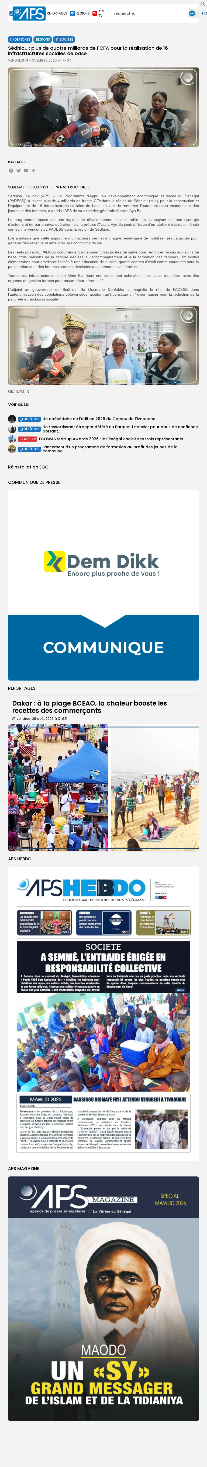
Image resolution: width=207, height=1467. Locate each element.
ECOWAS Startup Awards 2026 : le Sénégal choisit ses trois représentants (111, 439)
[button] (203, 5)
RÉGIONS (83, 13)
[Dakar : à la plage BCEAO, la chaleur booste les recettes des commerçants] (103, 787)
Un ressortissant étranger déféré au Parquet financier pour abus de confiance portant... (120, 429)
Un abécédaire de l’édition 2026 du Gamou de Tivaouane (99, 418)
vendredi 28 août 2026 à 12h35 (42, 718)
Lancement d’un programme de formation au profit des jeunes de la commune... (110, 449)
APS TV (101, 13)
